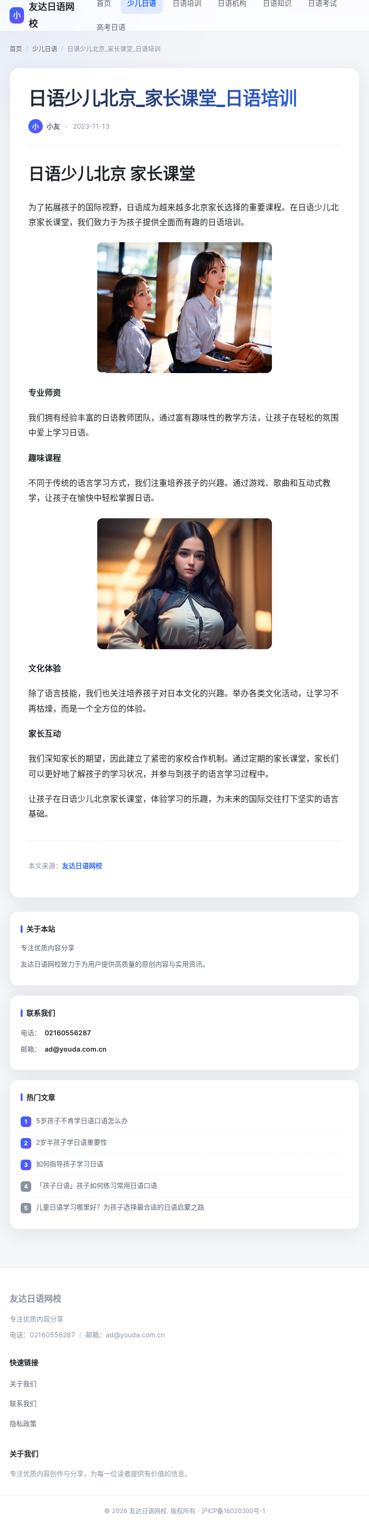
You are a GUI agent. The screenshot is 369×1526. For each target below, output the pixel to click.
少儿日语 (44, 48)
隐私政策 (23, 1423)
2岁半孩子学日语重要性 (71, 1142)
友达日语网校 (82, 865)
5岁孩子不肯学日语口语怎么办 (82, 1120)
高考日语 (111, 27)
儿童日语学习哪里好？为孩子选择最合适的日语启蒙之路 (120, 1207)
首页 (16, 48)
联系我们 (23, 1403)
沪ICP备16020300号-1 (233, 1510)
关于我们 (23, 1384)
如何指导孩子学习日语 (69, 1164)
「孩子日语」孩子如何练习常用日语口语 (96, 1185)
